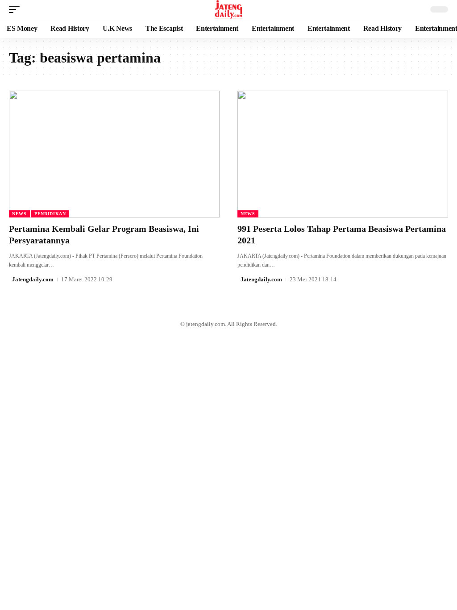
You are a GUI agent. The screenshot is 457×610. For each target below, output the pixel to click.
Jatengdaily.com (33, 279)
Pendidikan (50, 213)
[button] (16, 9)
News (19, 213)
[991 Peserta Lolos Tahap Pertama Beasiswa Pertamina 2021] (342, 154)
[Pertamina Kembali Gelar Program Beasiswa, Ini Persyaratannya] (114, 154)
